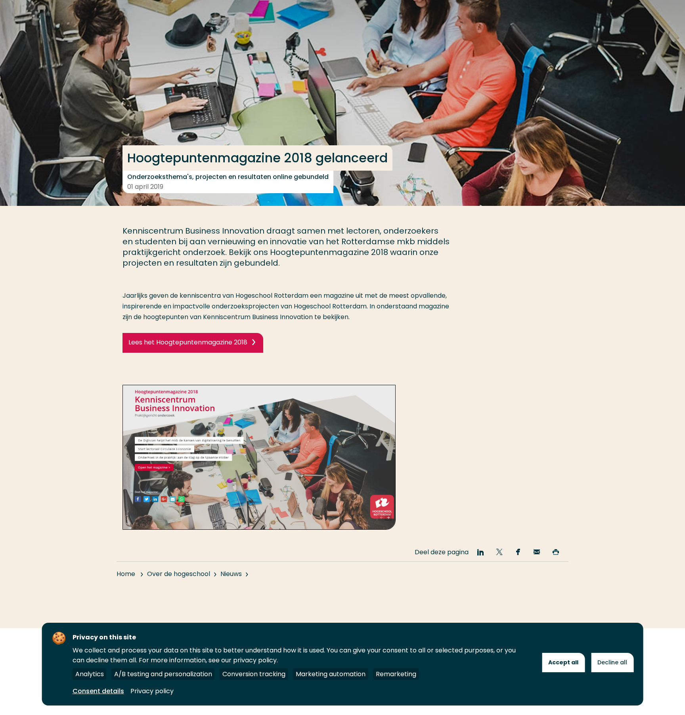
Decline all (612, 662)
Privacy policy (152, 691)
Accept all (563, 662)
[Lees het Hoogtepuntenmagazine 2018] (259, 527)
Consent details (98, 691)
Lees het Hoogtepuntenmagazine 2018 (187, 342)
